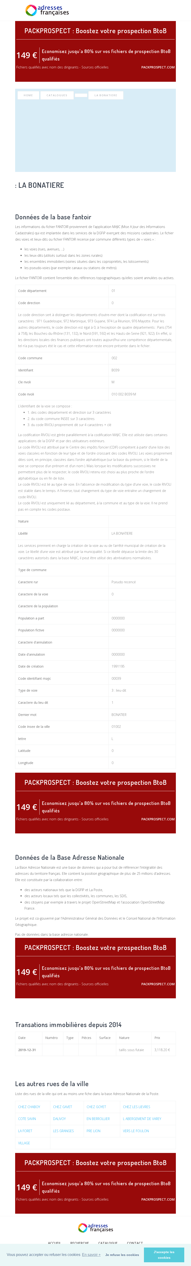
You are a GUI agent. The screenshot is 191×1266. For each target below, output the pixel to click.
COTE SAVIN (27, 1119)
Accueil (54, 1243)
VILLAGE (24, 1143)
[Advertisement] (95, 134)
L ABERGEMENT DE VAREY (142, 1119)
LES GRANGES (63, 1131)
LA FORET (25, 1131)
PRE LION (93, 1131)
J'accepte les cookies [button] (164, 1254)
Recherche (79, 1243)
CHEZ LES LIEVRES (136, 1107)
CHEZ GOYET (96, 1107)
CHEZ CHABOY (29, 1107)
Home (28, 95)
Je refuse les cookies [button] (122, 1255)
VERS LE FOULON (136, 1131)
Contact (135, 1243)
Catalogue (108, 1243)
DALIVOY (59, 1119)
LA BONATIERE (106, 95)
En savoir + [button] (91, 1255)
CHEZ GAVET (62, 1107)
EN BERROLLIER (98, 1119)
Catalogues (57, 95)
